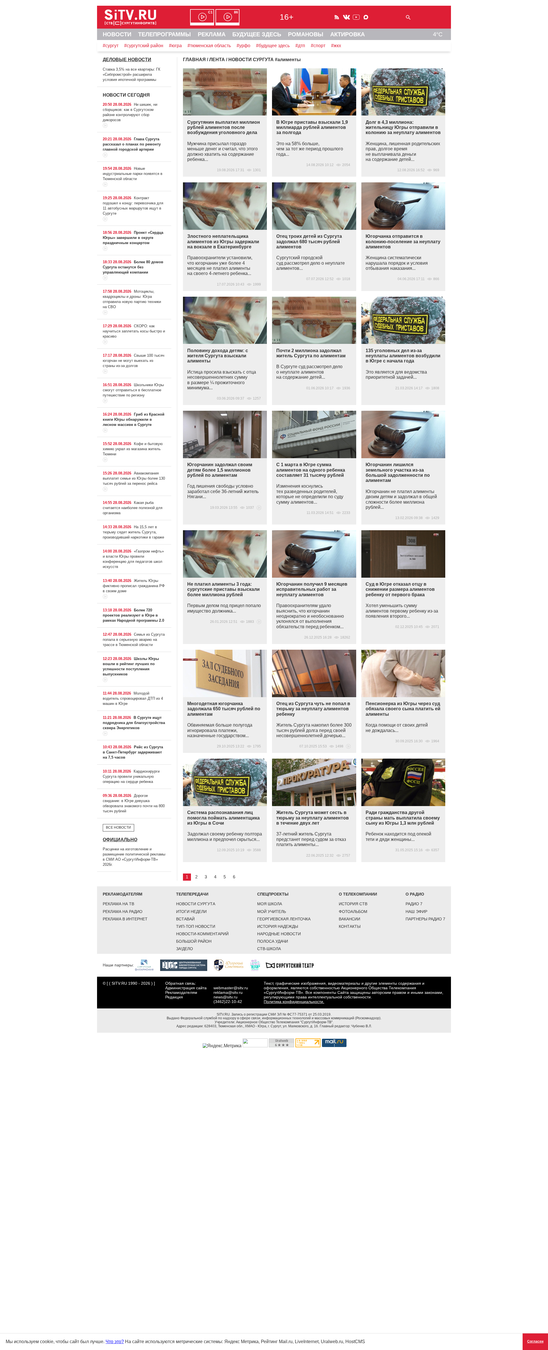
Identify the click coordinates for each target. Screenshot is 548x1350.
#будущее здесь (273, 45)
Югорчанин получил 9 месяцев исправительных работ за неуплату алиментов (311, 589)
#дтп (300, 45)
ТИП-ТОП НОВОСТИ (195, 926)
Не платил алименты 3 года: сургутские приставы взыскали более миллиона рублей (223, 589)
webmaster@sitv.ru (230, 988)
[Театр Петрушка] (258, 965)
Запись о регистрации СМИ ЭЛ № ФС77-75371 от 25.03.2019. (281, 1014)
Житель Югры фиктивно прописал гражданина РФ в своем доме (134, 586)
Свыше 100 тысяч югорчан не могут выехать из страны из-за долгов (133, 360)
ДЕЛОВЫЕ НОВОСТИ (127, 59)
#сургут (110, 45)
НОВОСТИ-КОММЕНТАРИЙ (202, 934)
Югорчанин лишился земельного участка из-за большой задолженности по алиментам (398, 472)
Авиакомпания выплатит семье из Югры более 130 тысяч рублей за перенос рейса (134, 478)
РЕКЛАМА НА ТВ (118, 904)
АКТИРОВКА (347, 34)
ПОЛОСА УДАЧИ (272, 941)
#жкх (336, 45)
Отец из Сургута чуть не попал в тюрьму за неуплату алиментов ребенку (313, 709)
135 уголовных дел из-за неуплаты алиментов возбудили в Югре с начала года (403, 356)
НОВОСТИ (117, 34)
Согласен (535, 1341)
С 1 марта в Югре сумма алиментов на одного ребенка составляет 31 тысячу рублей (310, 470)
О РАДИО (415, 894)
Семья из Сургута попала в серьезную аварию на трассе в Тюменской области (134, 639)
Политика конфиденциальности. (294, 1001)
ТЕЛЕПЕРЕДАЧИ (192, 894)
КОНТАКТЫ (349, 926)
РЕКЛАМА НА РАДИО (122, 911)
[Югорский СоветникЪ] (231, 965)
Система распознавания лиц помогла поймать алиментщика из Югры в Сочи (223, 817)
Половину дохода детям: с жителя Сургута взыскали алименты (217, 356)
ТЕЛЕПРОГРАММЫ (164, 34)
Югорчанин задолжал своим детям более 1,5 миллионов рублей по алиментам (219, 470)
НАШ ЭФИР (416, 911)
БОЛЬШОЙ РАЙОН (193, 941)
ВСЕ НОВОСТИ (118, 827)
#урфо (243, 45)
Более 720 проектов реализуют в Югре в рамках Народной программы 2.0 (133, 615)
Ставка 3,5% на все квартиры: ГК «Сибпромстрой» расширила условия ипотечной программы (131, 74)
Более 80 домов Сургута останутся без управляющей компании (133, 267)
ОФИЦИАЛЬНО (120, 839)
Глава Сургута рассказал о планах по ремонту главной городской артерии (132, 144)
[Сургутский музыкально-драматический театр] (292, 965)
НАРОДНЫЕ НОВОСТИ (279, 934)
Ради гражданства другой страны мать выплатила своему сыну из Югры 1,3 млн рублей (403, 817)
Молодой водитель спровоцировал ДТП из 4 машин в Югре (133, 698)
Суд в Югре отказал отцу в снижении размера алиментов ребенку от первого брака (400, 589)
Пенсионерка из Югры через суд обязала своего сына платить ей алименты (403, 709)
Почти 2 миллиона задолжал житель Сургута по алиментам (311, 353)
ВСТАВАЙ (185, 919)
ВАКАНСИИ (349, 919)
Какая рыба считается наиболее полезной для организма (132, 507)
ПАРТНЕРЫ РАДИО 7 (425, 919)
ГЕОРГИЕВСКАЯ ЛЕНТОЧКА (284, 919)
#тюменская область (209, 45)
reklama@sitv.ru (228, 992)
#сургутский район (143, 45)
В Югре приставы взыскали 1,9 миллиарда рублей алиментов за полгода (312, 127)
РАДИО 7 (414, 904)
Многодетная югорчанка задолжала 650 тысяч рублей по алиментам (223, 709)
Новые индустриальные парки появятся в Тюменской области (132, 173)
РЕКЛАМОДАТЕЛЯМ (122, 894)
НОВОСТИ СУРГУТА (195, 904)
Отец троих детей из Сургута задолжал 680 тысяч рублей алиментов (309, 241)
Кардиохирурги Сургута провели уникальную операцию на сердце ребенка (131, 776)
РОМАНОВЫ (305, 34)
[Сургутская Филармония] (147, 965)
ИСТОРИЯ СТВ (353, 904)
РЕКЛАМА (211, 34)
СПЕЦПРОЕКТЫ (273, 894)
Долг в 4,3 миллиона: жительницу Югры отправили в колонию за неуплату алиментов (403, 127)
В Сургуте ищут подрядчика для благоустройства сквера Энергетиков (134, 722)
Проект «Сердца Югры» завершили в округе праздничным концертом (133, 237)
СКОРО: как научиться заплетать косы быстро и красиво (134, 331)
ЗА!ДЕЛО (184, 948)
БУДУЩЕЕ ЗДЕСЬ (256, 34)
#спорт (318, 45)
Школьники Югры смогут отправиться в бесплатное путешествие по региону (133, 390)
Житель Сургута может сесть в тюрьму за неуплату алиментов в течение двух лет (312, 817)
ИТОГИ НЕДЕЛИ (191, 911)
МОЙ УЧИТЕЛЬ (271, 911)
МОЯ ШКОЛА (269, 904)
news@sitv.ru (225, 997)
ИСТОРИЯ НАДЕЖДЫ (277, 926)
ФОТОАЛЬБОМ (353, 911)
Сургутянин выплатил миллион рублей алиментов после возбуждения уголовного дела (223, 127)
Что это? (115, 1341)
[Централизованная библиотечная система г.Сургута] (186, 965)
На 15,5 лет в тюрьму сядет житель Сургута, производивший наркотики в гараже (133, 532)
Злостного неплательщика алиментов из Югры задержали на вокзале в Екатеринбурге (223, 241)
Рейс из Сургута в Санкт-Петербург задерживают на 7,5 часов (133, 752)
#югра (175, 45)
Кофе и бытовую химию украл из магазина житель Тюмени (133, 449)
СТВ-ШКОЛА (269, 948)
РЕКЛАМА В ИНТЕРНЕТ (125, 919)
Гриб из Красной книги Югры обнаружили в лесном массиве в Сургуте (133, 419)
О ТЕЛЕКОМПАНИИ (358, 894)
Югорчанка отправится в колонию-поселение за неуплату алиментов (403, 241)
